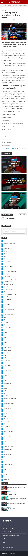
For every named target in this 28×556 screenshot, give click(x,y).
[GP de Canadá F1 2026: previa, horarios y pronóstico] (4, 509)
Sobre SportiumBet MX (8, 528)
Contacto (5, 542)
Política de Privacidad (8, 547)
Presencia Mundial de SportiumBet (11, 535)
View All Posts (22, 214)
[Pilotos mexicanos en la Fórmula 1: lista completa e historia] (4, 493)
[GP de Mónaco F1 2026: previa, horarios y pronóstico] (4, 503)
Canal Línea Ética (7, 545)
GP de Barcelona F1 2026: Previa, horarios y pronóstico (14, 200)
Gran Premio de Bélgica (13, 148)
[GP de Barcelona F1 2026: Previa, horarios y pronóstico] (4, 498)
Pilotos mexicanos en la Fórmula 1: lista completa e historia (14, 182)
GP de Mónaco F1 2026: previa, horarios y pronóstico (16, 504)
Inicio (2, 5)
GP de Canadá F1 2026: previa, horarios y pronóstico (16, 509)
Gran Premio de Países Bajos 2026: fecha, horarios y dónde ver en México (14, 164)
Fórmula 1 (4, 10)
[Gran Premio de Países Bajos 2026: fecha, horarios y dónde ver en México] (4, 487)
